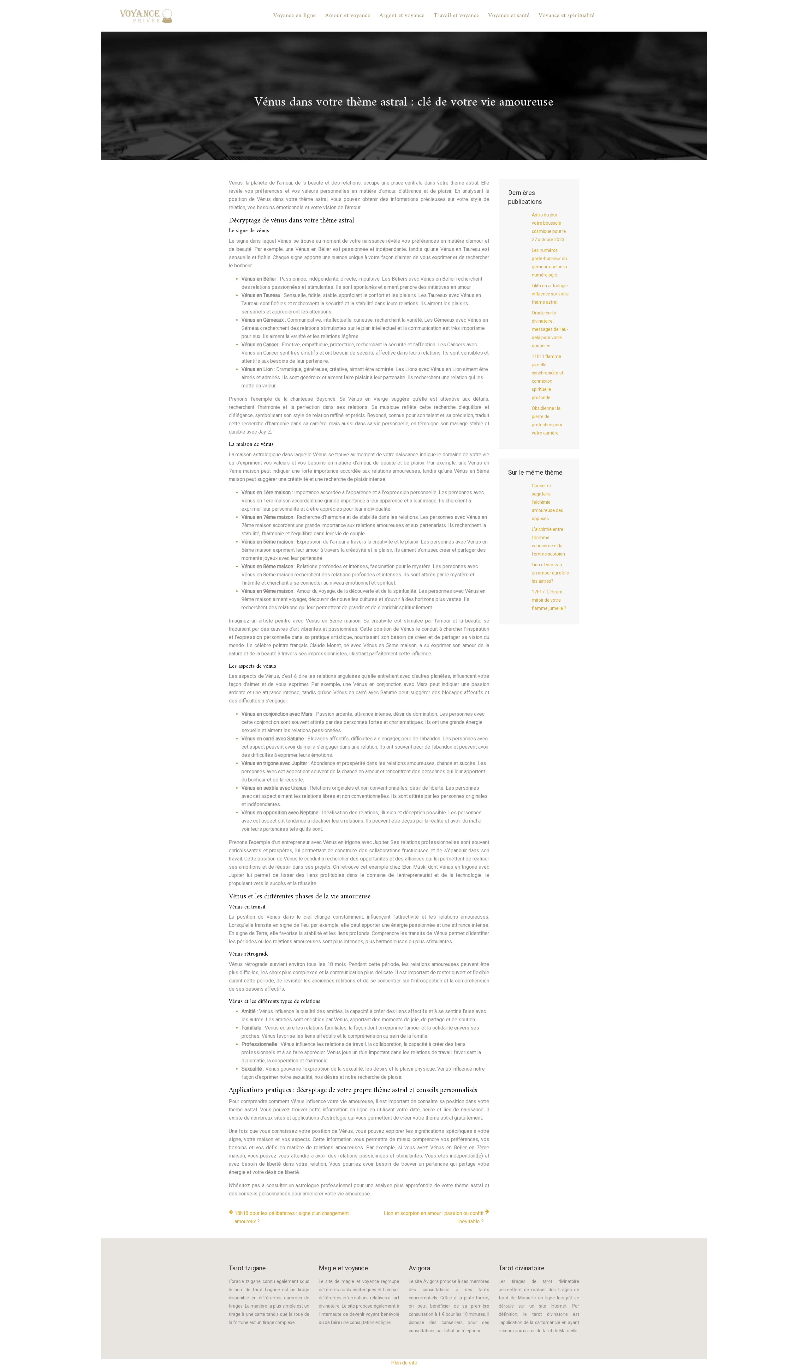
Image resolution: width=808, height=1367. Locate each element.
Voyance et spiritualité (566, 15)
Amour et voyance (347, 15)
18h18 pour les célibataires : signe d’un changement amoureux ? (292, 1217)
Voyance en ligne (294, 15)
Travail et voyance (456, 15)
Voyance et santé (508, 15)
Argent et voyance (401, 15)
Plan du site (404, 1363)
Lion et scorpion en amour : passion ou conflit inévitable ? (434, 1217)
